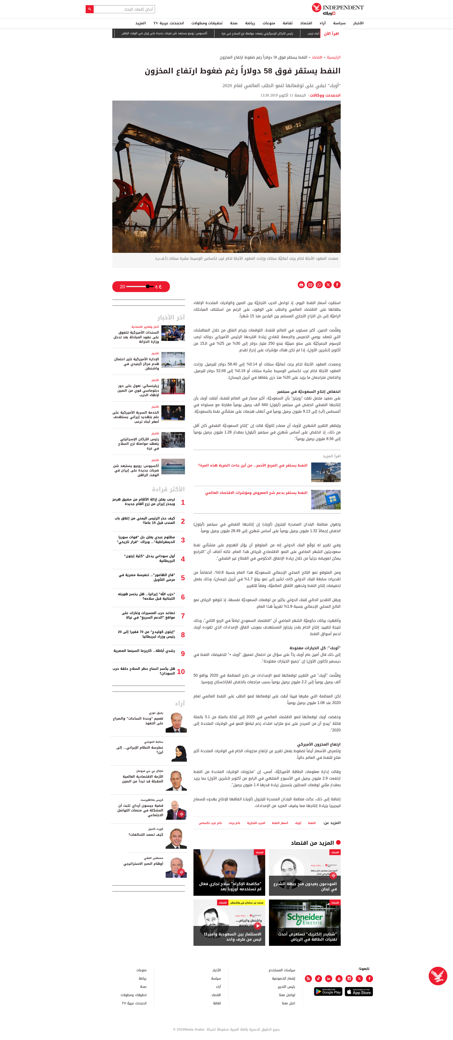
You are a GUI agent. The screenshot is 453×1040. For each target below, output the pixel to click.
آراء (323, 23)
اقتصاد (306, 23)
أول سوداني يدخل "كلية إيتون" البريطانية (149, 558)
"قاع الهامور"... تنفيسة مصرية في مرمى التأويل (147, 577)
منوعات (269, 23)
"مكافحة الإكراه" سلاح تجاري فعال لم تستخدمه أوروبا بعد (230, 886)
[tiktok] (318, 978)
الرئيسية (334, 57)
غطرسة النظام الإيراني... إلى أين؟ (139, 750)
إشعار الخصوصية (283, 978)
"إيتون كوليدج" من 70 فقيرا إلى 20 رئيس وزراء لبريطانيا (146, 634)
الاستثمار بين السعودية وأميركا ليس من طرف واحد (232, 937)
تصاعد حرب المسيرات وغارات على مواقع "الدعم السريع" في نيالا (148, 615)
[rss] (308, 978)
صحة (234, 23)
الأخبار (358, 23)
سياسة (339, 23)
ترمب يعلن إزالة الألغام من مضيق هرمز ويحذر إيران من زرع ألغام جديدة (143, 501)
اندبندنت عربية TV (168, 23)
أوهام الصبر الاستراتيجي (143, 864)
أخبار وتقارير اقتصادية (145, 326)
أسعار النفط (280, 823)
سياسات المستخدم (282, 970)
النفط (312, 823)
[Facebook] (369, 978)
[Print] (301, 284)
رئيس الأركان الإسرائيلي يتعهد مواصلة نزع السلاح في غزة (280, 33)
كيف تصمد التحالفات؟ (146, 835)
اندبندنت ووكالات (325, 95)
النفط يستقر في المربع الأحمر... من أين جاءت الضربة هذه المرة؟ (252, 466)
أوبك (298, 823)
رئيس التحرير (286, 986)
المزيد (140, 23)
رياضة (250, 23)
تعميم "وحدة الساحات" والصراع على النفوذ (138, 720)
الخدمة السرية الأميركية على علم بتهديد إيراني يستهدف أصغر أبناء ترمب (135, 417)
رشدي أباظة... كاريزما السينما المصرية (144, 651)
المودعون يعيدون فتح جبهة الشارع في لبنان (305, 886)
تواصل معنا (287, 995)
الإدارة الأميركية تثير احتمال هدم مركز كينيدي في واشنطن (136, 364)
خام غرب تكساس (210, 823)
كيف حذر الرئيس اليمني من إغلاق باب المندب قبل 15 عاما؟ (145, 520)
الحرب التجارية (256, 823)
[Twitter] (359, 978)
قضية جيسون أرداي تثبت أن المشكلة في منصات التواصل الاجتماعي (140, 810)
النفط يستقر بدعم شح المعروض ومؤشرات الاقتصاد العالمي (256, 493)
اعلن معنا (288, 1003)
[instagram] (349, 978)
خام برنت (234, 823)
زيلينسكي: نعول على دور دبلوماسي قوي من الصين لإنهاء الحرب (138, 390)
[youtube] (339, 978)
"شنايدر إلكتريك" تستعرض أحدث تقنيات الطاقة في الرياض (307, 937)
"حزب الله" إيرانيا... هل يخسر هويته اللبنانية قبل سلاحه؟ (146, 596)
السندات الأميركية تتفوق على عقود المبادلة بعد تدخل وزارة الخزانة (136, 337)
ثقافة (288, 23)
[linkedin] (328, 978)
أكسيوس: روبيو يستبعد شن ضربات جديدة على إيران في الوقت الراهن (187, 33)
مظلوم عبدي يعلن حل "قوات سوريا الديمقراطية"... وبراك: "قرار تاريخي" (146, 539)
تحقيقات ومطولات (206, 23)
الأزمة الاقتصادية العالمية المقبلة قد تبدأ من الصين (142, 779)
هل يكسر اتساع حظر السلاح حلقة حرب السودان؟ (144, 671)
